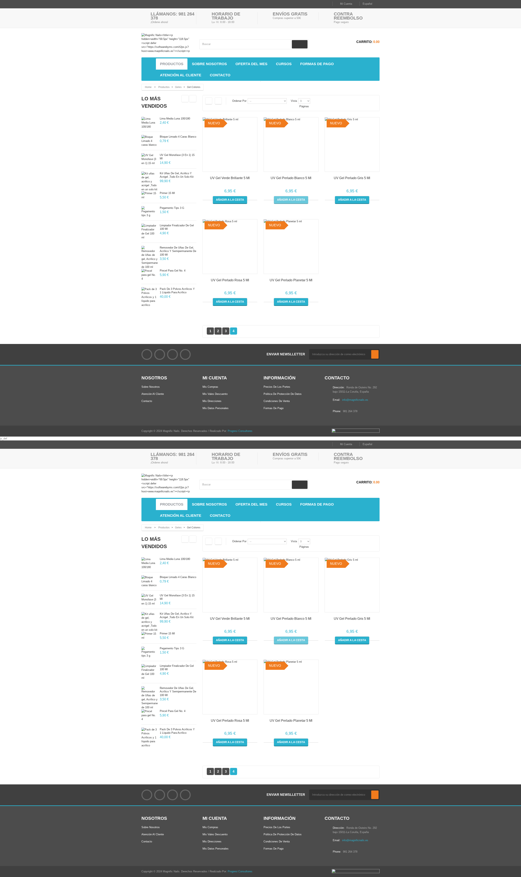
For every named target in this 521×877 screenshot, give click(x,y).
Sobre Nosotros (150, 386)
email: (336, 399)
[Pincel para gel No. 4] (149, 275)
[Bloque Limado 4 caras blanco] (149, 141)
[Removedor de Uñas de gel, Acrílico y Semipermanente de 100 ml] (149, 257)
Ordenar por (239, 100)
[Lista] (218, 101)
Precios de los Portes (277, 386)
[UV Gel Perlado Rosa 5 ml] (230, 246)
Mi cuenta (214, 377)
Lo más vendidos (154, 102)
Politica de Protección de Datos (283, 393)
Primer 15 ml (167, 193)
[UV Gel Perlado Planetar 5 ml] (291, 246)
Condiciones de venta (277, 401)
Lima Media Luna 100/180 (175, 118)
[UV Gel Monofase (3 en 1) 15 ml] (149, 159)
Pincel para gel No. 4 (172, 270)
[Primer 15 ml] (149, 195)
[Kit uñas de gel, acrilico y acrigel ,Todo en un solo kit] (149, 182)
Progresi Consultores (240, 430)
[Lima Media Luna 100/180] (149, 123)
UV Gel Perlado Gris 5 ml (352, 178)
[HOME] (149, 64)
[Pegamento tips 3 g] (149, 211)
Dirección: (339, 387)
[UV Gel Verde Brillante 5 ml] (230, 144)
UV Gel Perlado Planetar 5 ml (291, 280)
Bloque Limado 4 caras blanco (178, 136)
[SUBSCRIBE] (375, 354)
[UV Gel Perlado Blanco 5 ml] (291, 144)
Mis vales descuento (215, 393)
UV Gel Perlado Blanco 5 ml (291, 178)
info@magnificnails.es (355, 399)
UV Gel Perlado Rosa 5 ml (230, 280)
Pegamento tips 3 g (172, 207)
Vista (294, 100)
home (148, 87)
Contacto (146, 401)
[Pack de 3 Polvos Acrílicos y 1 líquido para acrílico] (149, 297)
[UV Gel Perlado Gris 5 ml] (352, 144)
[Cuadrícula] (208, 101)
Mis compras (210, 386)
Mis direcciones (211, 401)
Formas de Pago (273, 408)
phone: (337, 411)
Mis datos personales (215, 408)
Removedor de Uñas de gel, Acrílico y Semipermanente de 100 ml (178, 251)
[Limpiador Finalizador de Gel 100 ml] (149, 232)
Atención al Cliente (152, 393)
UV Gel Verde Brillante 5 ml (230, 178)
